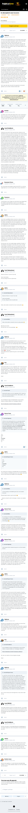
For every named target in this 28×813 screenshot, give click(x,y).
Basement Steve (8, 182)
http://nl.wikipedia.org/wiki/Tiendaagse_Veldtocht (11, 403)
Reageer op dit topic (14, 26)
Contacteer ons (11, 809)
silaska (6, 738)
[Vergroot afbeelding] (22, 304)
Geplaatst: (9, 36)
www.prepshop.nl (14, 99)
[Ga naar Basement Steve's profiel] (2, 183)
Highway (5, 20)
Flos (5, 362)
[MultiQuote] (2, 91)
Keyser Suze (7, 413)
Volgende (22, 30)
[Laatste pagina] (26, 30)
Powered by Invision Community (14, 811)
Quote (5, 91)
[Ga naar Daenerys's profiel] (2, 198)
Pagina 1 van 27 (13, 30)
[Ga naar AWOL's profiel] (2, 216)
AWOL (6, 215)
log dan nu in (11, 783)
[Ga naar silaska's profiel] (2, 739)
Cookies (18, 809)
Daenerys (7, 197)
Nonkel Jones (7, 759)
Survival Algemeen (12, 21)
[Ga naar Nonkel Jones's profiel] (2, 760)
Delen (7, 796)
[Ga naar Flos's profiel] (2, 363)
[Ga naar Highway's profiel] (2, 36)
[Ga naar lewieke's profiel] (2, 111)
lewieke (6, 110)
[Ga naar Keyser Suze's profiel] (2, 414)
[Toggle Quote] (3, 292)
